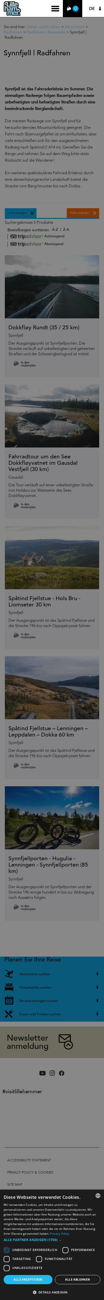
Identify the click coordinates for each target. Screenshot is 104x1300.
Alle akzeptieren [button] (28, 1279)
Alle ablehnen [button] (77, 1279)
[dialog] (52, 1245)
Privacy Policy (59, 1234)
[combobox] (98, 1195)
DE (92, 8)
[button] (52, 1240)
